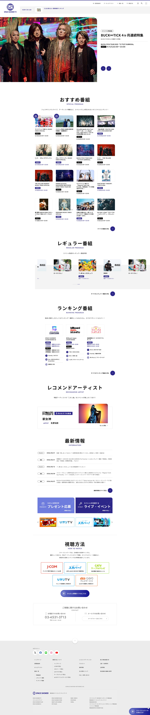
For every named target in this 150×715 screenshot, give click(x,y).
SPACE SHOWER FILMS (38, 702)
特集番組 (38, 675)
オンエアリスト (110, 3)
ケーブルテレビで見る (60, 674)
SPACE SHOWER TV (37, 698)
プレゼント (82, 663)
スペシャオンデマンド (37, 700)
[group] (48, 49)
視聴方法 (131, 3)
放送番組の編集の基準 (106, 671)
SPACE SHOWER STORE (57, 700)
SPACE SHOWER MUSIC (57, 698)
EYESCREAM (73, 700)
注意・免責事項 (104, 663)
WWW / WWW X (74, 698)
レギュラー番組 (40, 678)
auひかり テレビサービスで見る (62, 677)
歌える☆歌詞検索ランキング (56, 8)
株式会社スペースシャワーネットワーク (98, 700)
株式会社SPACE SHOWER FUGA (96, 707)
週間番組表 (98, 3)
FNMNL (72, 702)
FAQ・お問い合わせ (84, 675)
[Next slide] (108, 68)
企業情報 (102, 667)
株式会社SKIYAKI (93, 702)
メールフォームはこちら (95, 618)
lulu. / (133, 10)
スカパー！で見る (58, 669)
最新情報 (81, 667)
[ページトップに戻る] (75, 640)
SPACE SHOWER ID (37, 704)
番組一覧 (121, 3)
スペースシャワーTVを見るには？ (142, 711)
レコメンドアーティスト (85, 659)
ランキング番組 (40, 680)
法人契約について (83, 671)
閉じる (148, 708)
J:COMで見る (57, 666)
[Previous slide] (103, 68)
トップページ (37, 659)
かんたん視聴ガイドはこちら (76, 593)
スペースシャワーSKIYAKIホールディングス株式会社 (101, 698)
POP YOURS (54, 704)
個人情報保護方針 (104, 659)
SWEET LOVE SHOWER (57, 702)
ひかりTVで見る (58, 672)
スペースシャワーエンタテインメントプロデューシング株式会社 (103, 704)
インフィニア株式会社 (94, 706)
